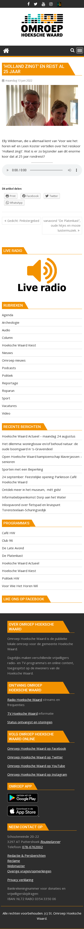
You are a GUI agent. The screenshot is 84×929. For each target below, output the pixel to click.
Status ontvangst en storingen (29, 722)
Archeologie (10, 322)
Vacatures (9, 406)
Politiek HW (10, 578)
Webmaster (16, 866)
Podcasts (9, 368)
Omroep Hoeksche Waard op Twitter (35, 757)
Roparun (8, 390)
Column (7, 337)
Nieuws (7, 353)
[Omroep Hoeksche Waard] (6, 50)
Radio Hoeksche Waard (24, 699)
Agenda (7, 315)
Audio (6, 330)
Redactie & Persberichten (26, 855)
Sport (6, 398)
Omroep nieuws (14, 360)
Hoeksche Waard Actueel (20, 563)
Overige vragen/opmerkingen (29, 871)
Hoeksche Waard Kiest (19, 345)
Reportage (10, 383)
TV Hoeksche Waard (22, 713)
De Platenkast (12, 555)
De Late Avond (13, 548)
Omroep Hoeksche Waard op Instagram (37, 774)
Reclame (13, 861)
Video (6, 413)
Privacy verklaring (20, 880)
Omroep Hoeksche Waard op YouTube (36, 766)
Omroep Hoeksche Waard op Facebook (36, 748)
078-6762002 (32, 847)
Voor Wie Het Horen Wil (20, 586)
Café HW (8, 533)
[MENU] (79, 50)
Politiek (7, 375)
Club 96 (7, 540)
